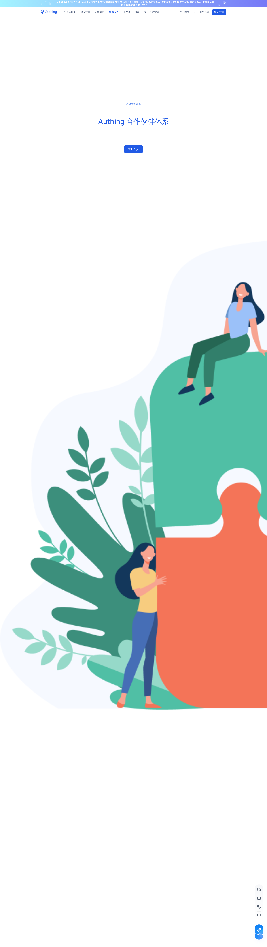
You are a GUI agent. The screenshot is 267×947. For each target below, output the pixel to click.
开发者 (126, 11)
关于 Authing (151, 11)
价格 (137, 11)
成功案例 (99, 11)
